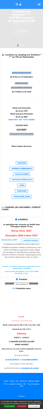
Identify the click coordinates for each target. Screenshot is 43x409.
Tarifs (21, 185)
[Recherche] (17, 4)
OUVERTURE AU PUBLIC (22, 45)
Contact (12, 381)
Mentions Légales (33, 381)
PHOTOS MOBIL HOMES (22, 196)
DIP (24, 384)
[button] (4, 283)
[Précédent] (3, 24)
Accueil (6, 381)
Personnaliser (34, 406)
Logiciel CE (12, 384)
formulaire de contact (30, 368)
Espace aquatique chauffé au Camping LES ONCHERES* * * (20, 45)
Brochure (22, 163)
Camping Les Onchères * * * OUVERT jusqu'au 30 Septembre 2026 (18, 45)
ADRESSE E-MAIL (25, 45)
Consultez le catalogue (30, 240)
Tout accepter (9, 406)
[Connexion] (20, 4)
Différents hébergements (22, 168)
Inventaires (22, 191)
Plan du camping (22, 174)
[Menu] (39, 4)
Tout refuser (22, 406)
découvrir (22, 31)
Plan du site (23, 381)
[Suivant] (40, 24)
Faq (17, 381)
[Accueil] (7, 4)
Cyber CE (19, 384)
